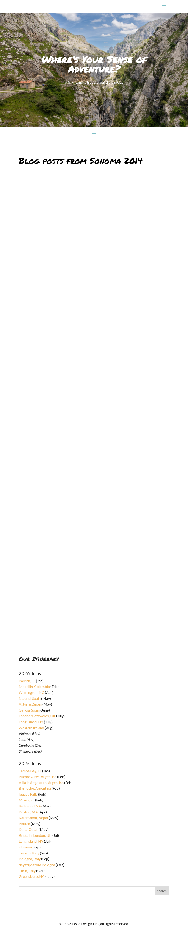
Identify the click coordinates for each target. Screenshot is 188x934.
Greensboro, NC (32, 876)
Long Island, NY (31, 722)
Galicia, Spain (29, 710)
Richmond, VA (30, 806)
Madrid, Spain (30, 698)
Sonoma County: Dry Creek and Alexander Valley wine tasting (83, 509)
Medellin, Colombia (34, 686)
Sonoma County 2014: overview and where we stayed (73, 627)
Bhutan (24, 823)
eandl (26, 396)
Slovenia (25, 847)
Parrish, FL (27, 680)
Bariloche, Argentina (35, 788)
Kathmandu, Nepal (33, 817)
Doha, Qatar (28, 829)
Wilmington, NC (31, 692)
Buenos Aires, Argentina (37, 776)
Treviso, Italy (29, 853)
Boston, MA (28, 812)
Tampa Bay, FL (30, 771)
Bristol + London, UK (35, 835)
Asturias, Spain (30, 704)
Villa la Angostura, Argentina (41, 782)
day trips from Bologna (37, 864)
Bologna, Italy (30, 858)
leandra (28, 277)
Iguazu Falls (28, 794)
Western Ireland (31, 728)
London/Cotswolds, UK (37, 716)
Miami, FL (26, 800)
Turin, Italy (27, 870)
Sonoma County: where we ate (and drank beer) (68, 272)
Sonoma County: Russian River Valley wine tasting (71, 391)
